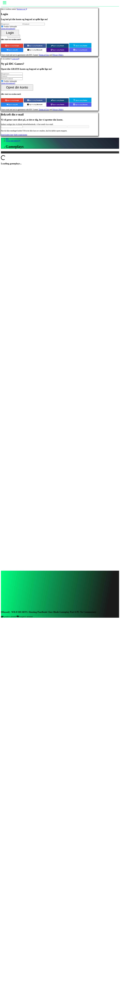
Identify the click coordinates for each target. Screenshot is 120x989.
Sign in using (13, 45)
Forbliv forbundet (10, 27)
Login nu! (15, 59)
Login (10, 33)
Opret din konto (17, 87)
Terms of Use (44, 55)
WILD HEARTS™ (13, 141)
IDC (7, 139)
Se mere (4, 719)
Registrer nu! (21, 9)
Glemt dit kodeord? (8, 29)
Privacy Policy (57, 55)
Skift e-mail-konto (20, 135)
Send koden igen (7, 135)
